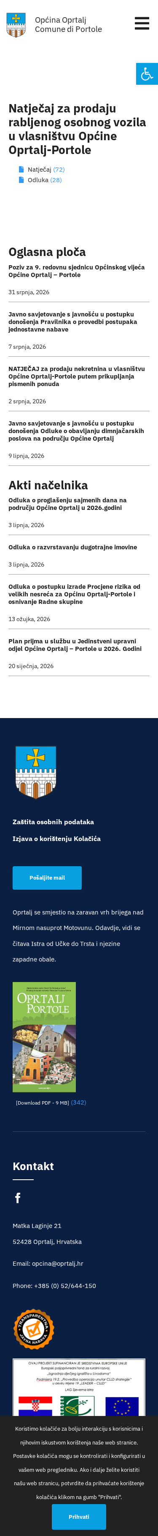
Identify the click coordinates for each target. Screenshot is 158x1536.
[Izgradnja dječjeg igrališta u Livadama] (79, 1403)
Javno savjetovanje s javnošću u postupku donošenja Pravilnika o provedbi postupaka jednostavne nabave (72, 321)
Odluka (39, 180)
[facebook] (18, 1198)
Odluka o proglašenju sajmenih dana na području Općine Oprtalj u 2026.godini (67, 504)
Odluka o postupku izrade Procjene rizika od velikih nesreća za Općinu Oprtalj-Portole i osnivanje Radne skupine (74, 594)
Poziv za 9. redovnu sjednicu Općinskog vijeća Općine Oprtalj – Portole (76, 271)
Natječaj (39, 169)
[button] (147, 74)
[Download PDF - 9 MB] (42, 1103)
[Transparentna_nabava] (34, 1311)
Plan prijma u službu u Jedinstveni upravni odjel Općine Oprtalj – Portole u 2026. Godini (75, 645)
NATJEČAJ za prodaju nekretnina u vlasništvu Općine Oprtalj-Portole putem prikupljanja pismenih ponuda (76, 376)
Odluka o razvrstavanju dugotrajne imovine (72, 547)
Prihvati (79, 1516)
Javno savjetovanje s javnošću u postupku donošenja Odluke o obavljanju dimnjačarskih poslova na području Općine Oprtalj (76, 430)
